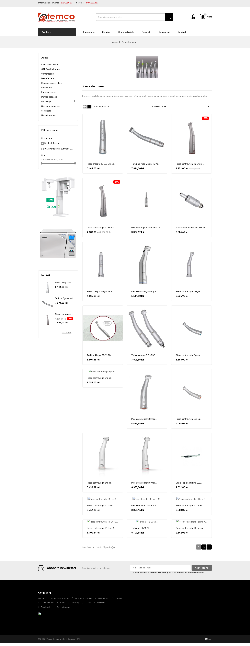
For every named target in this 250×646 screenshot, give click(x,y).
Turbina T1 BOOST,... (141, 528)
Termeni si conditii (83, 598)
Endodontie (46, 88)
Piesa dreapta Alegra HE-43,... (101, 291)
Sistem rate (89, 32)
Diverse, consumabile (51, 83)
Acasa (44, 57)
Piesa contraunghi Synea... (188, 355)
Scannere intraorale (50, 106)
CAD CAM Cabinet (50, 64)
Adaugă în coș (118, 118)
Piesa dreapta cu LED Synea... (101, 164)
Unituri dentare (48, 115)
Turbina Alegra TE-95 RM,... (100, 355)
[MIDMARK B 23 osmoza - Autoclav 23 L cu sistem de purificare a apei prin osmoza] (58, 244)
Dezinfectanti (47, 78)
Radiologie (46, 101)
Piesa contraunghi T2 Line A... (190, 528)
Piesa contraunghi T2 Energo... (190, 164)
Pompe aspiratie (49, 97)
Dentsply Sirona (51, 143)
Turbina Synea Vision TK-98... (145, 164)
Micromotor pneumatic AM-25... (146, 227)
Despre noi (164, 32)
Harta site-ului (47, 603)
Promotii (146, 32)
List (89, 106)
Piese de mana (48, 92)
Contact (182, 32)
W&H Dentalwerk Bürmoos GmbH (58, 149)
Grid (84, 106)
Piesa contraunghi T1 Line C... (101, 505)
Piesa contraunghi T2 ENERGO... (102, 227)
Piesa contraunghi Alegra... (144, 291)
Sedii (62, 603)
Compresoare (47, 74)
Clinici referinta (126, 32)
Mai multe (66, 332)
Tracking (75, 603)
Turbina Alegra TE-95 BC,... (144, 355)
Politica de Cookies (60, 598)
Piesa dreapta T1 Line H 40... (145, 505)
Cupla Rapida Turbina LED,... (189, 483)
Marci (88, 603)
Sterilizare (46, 111)
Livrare (41, 598)
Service (106, 32)
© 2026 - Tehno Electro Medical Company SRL (59, 639)
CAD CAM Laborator (50, 69)
